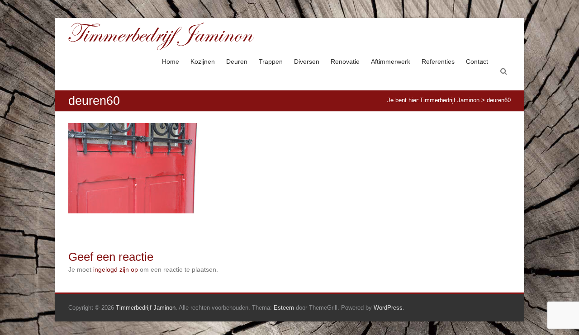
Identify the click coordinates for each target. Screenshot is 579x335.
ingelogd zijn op (115, 269)
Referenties (438, 61)
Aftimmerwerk (390, 61)
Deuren (236, 61)
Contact (477, 61)
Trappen (271, 61)
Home (170, 61)
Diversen (306, 61)
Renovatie (345, 61)
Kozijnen (202, 61)
